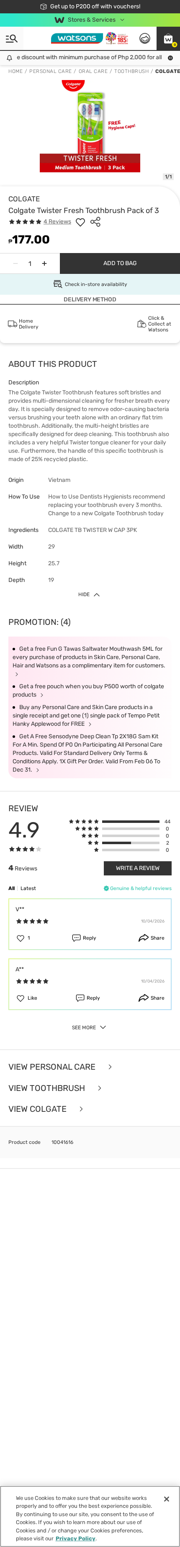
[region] (90, 1516)
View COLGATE (38, 1109)
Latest (28, 888)
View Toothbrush (47, 1088)
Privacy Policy (75, 1538)
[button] (168, 38)
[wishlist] (80, 222)
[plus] (44, 263)
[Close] (166, 1499)
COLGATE (24, 199)
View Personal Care (53, 1067)
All (11, 888)
